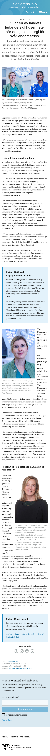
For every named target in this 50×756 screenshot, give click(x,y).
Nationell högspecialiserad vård (20, 668)
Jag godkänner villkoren (16, 714)
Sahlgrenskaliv (25, 4)
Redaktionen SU (12, 661)
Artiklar (5, 737)
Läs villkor (7, 720)
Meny (45, 12)
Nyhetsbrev (25, 737)
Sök (32, 12)
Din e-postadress (10, 697)
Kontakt (14, 737)
